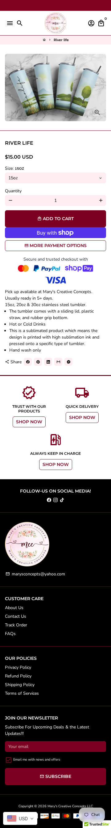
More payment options (58, 245)
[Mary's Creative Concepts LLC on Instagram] (55, 500)
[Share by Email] (58, 362)
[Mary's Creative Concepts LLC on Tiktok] (62, 500)
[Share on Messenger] (68, 362)
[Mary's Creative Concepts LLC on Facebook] (49, 500)
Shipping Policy (20, 685)
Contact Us (15, 616)
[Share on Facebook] (28, 362)
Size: (14, 168)
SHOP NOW (29, 422)
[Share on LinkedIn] (48, 362)
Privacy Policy (18, 667)
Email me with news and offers (36, 759)
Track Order (16, 625)
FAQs (10, 634)
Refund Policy (18, 676)
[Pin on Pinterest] (38, 362)
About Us (14, 608)
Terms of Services (22, 693)
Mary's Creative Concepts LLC (70, 806)
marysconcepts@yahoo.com (35, 574)
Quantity (13, 191)
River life (61, 40)
